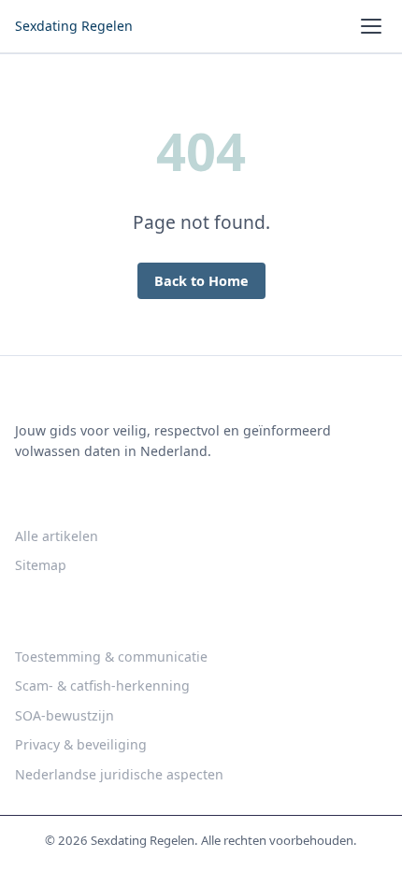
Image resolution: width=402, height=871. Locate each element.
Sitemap (40, 565)
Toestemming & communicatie (111, 656)
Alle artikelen (56, 536)
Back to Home (201, 281)
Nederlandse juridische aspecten (119, 774)
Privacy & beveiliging (81, 744)
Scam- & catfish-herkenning (102, 685)
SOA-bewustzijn (64, 715)
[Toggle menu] (371, 26)
